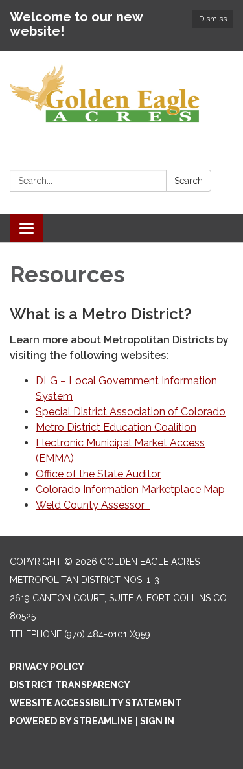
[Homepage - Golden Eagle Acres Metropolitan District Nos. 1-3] (121, 94)
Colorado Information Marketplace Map (130, 489)
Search (188, 181)
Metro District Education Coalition (116, 427)
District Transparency (70, 685)
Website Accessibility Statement (95, 703)
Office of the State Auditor (98, 474)
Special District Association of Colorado (131, 412)
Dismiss (213, 18)
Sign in (157, 721)
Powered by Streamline (71, 721)
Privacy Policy (47, 666)
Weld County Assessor (93, 505)
